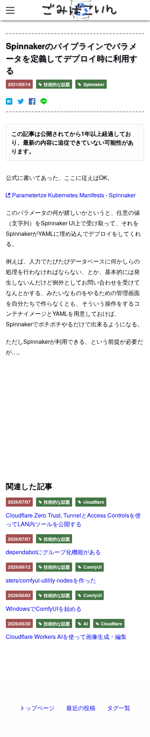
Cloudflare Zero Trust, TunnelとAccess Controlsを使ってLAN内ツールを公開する (73, 519)
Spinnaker (93, 84)
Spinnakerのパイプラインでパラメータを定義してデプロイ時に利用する (72, 58)
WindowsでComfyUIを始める (44, 608)
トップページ (37, 708)
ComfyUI (92, 567)
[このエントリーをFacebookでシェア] (32, 101)
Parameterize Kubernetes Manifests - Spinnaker (73, 195)
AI (85, 623)
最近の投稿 (80, 708)
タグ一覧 (118, 708)
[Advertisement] (38, 421)
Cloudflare (111, 623)
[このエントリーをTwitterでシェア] (20, 101)
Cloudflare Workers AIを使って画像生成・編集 (66, 636)
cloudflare (93, 502)
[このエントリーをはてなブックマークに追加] (9, 101)
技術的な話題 (56, 84)
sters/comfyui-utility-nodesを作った (51, 580)
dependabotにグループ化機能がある (53, 552)
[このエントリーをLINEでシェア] (43, 101)
